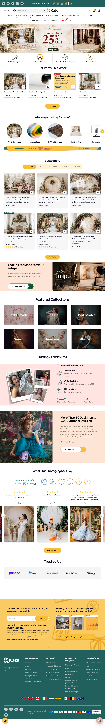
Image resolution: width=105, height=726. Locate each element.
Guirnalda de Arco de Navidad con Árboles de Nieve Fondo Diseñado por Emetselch (14, 92)
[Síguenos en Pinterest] (17, 3)
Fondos (10, 15)
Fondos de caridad (71, 671)
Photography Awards (72, 665)
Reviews (88, 666)
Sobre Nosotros (51, 663)
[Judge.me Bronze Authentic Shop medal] (61, 481)
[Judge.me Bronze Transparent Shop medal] (70, 481)
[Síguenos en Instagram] (8, 3)
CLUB (71, 20)
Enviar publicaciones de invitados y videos (72, 687)
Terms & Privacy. (33, 639)
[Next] (101, 515)
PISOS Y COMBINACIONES (71, 15)
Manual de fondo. (91, 679)
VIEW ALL (52, 106)
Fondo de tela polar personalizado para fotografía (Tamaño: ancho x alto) (64, 92)
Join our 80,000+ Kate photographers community (75, 637)
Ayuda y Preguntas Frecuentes (31, 677)
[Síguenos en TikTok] (12, 3)
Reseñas (68, 668)
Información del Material (53, 666)
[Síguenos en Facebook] (3, 3)
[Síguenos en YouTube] (22, 3)
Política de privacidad (52, 676)
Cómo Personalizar (92, 672)
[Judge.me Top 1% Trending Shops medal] (87, 481)
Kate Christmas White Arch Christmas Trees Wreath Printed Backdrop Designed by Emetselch (52, 200)
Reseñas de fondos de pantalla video (72, 682)
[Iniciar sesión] (89, 10)
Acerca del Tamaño (31, 672)
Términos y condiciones (53, 679)
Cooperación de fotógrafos (70, 676)
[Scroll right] (102, 131)
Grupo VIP (28, 666)
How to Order (90, 676)
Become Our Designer (72, 692)
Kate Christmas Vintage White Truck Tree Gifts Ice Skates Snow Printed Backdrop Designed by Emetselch (18, 200)
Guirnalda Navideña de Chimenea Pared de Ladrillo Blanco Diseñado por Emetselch (89, 92)
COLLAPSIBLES (89, 15)
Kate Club (28, 669)
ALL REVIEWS (52, 550)
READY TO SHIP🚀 (52, 15)
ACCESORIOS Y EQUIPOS (40, 20)
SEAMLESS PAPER (36, 15)
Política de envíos (51, 669)
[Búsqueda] (9, 11)
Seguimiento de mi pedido (33, 681)
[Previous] (3, 515)
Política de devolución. (53, 672)
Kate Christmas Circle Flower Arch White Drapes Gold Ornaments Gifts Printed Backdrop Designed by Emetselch (84, 240)
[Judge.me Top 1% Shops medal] (78, 481)
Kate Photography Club (93, 669)
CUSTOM (55, 20)
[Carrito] (94, 11)
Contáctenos (29, 663)
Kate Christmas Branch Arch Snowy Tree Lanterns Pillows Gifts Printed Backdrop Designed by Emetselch (84, 200)
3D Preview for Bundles (93, 663)
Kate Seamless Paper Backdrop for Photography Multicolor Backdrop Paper (39, 92)
